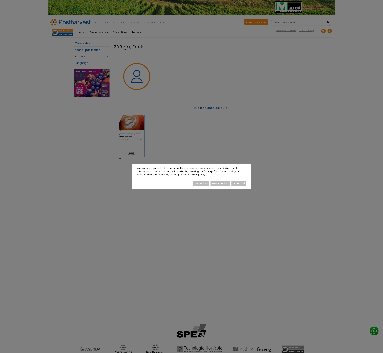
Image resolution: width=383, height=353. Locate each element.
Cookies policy (196, 174)
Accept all (239, 183)
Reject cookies (220, 183)
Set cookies (201, 183)
